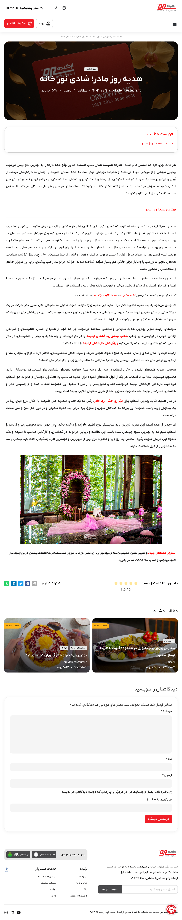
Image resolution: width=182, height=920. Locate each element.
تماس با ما (81, 883)
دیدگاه (166, 711)
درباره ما (83, 876)
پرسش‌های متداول (46, 876)
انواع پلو (64, 648)
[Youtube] (19, 912)
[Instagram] (6, 912)
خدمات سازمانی (48, 883)
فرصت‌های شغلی (78, 896)
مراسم (53, 889)
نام (168, 759)
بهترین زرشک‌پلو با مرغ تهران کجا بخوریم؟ (56, 655)
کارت (53, 896)
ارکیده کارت (127, 295)
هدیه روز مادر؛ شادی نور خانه (75, 36)
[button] (174, 24)
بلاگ (119, 36)
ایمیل (167, 775)
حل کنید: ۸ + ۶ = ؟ (159, 799)
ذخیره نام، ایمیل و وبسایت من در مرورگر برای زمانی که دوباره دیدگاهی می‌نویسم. (114, 792)
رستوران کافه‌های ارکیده (162, 553)
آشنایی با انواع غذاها (78, 648)
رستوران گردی (104, 36)
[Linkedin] (12, 912)
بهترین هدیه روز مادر (157, 143)
